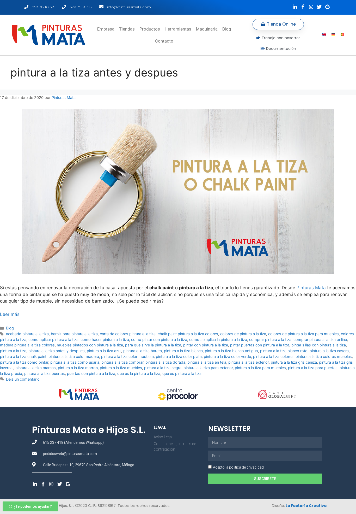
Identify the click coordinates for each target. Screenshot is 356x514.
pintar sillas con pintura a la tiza (318, 345)
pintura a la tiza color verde (227, 356)
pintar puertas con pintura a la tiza (259, 345)
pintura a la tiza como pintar (24, 362)
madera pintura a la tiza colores (27, 345)
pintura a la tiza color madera (73, 356)
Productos (149, 29)
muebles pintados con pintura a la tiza (90, 345)
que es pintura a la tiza (181, 373)
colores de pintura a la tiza (243, 334)
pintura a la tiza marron (78, 367)
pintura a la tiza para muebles (260, 367)
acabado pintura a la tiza (27, 334)
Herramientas (178, 29)
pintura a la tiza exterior (248, 362)
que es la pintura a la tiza (138, 373)
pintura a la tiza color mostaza (127, 356)
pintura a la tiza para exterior (208, 367)
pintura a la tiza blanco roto (284, 350)
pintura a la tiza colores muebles (324, 356)
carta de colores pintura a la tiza (128, 334)
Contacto (164, 41)
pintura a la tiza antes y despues (56, 350)
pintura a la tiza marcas (35, 367)
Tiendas (127, 29)
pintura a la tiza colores (273, 356)
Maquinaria (207, 29)
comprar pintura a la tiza (270, 339)
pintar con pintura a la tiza (205, 345)
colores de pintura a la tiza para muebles (303, 334)
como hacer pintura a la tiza (105, 339)
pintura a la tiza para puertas (312, 367)
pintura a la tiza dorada (165, 362)
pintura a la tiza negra (162, 367)
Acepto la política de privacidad (238, 467)
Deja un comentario (23, 379)
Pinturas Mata (311, 287)
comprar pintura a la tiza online (320, 339)
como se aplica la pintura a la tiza (218, 339)
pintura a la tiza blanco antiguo (231, 350)
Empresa (105, 29)
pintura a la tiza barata (142, 350)
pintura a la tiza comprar (122, 362)
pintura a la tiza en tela (206, 362)
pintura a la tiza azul (104, 350)
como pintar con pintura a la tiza (159, 339)
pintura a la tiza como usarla (74, 362)
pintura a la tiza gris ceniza (294, 362)
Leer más (10, 314)
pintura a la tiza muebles (121, 367)
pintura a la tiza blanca (183, 350)
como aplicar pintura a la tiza (53, 339)
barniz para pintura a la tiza (74, 334)
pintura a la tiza (13, 350)
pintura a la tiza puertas (44, 373)
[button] (278, 24)
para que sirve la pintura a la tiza (153, 345)
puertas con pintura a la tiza (91, 373)
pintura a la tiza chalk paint (23, 356)
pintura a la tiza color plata (179, 356)
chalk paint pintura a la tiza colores (188, 334)
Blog (226, 29)
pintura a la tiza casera (329, 350)
